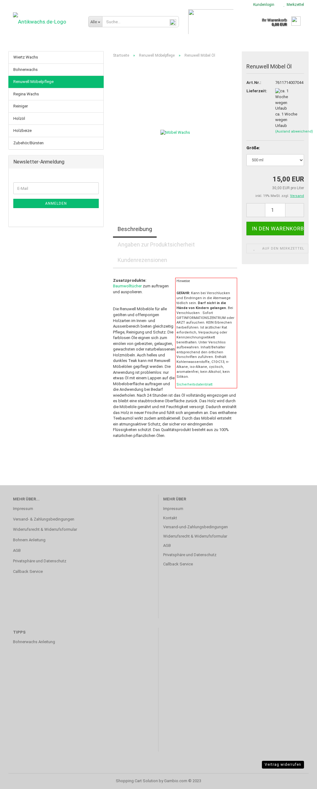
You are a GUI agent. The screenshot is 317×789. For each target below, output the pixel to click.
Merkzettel (294, 4)
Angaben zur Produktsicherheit (156, 244)
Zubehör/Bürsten (28, 143)
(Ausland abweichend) (294, 131)
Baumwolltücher (127, 286)
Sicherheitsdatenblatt (194, 384)
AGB (17, 550)
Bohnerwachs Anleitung (34, 641)
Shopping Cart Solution (137, 780)
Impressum (23, 508)
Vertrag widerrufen (283, 764)
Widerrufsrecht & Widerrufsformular (45, 529)
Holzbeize (22, 130)
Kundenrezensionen (142, 260)
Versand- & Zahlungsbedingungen (43, 519)
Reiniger (20, 106)
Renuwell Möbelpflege (33, 81)
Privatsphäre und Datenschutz (39, 561)
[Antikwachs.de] (46, 21)
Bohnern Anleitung (29, 540)
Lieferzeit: (256, 91)
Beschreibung (135, 229)
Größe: (253, 148)
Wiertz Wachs (25, 57)
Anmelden (56, 203)
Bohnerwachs (25, 69)
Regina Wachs (26, 94)
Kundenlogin (262, 4)
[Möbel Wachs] (175, 132)
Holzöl (19, 118)
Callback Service (28, 571)
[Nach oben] (300, 779)
